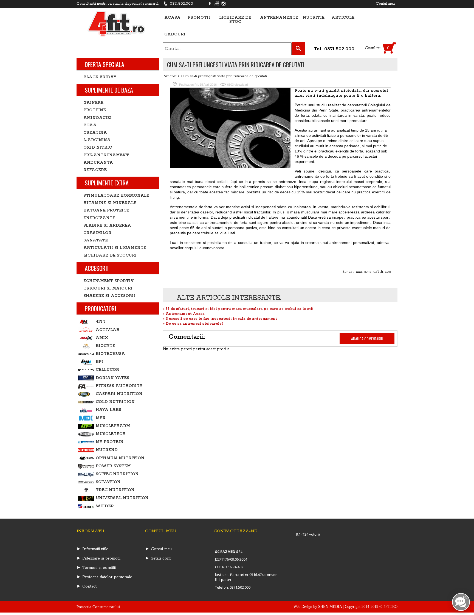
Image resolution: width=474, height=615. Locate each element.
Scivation (108, 482)
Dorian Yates (112, 377)
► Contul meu (158, 549)
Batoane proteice (106, 210)
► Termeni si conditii (96, 567)
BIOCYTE (105, 345)
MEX (101, 418)
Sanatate (95, 240)
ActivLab (107, 329)
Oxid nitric (97, 147)
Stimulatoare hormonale (116, 195)
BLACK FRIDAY (99, 77)
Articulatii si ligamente (114, 247)
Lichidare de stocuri (110, 255)
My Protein (109, 441)
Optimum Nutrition (120, 458)
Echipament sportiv (108, 281)
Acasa (172, 18)
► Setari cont (158, 558)
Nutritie (314, 18)
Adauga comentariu (367, 338)
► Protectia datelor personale (104, 577)
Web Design (303, 607)
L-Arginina (97, 140)
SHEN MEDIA (330, 607)
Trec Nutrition (115, 490)
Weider (105, 506)
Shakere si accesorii (109, 295)
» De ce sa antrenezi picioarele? (193, 323)
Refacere (95, 170)
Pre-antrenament (106, 155)
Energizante (99, 218)
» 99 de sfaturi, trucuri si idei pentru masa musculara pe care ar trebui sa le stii (238, 309)
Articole (343, 18)
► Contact (87, 586)
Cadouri (174, 34)
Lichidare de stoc (235, 20)
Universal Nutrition (122, 498)
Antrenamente (279, 18)
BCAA (90, 125)
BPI (99, 361)
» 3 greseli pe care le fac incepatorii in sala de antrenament (220, 318)
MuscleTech (111, 434)
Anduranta (98, 162)
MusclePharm (113, 426)
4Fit (101, 321)
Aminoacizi (97, 117)
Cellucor (107, 369)
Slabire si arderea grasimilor (107, 229)
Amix (102, 337)
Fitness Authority (119, 385)
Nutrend (107, 449)
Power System (113, 466)
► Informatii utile (92, 549)
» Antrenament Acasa (184, 313)
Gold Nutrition (115, 401)
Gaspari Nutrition (119, 393)
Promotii (199, 18)
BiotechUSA (110, 353)
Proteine (94, 110)
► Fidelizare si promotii (98, 558)
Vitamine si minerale (109, 203)
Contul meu (385, 3)
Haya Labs (108, 409)
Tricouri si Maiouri (107, 288)
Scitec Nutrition (117, 474)
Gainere (93, 102)
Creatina (95, 132)
